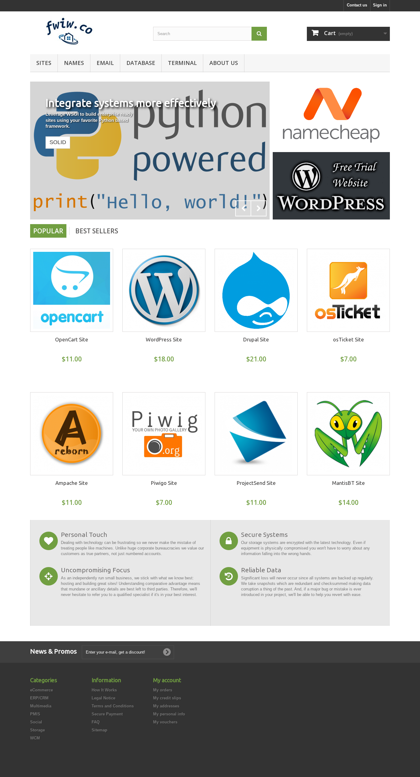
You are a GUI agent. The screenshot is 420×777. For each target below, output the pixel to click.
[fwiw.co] (87, 31)
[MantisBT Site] (348, 433)
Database (140, 62)
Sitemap (99, 730)
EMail (105, 62)
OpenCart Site (71, 339)
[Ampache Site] (71, 433)
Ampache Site (71, 483)
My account (167, 680)
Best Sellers (96, 231)
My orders (162, 690)
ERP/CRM (39, 698)
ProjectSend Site (256, 483)
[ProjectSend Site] (256, 433)
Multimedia (40, 706)
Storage (37, 730)
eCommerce (41, 690)
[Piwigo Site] (163, 433)
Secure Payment (107, 714)
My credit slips (167, 698)
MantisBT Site (348, 483)
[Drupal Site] (256, 290)
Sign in (380, 5)
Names (74, 62)
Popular (48, 231)
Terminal (182, 62)
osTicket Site (348, 339)
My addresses (166, 706)
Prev (243, 208)
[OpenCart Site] (71, 290)
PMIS (35, 714)
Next (259, 208)
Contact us (357, 5)
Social (36, 722)
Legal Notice (103, 698)
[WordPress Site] (163, 290)
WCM (35, 738)
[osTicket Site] (348, 290)
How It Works (104, 690)
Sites (43, 62)
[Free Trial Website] (331, 185)
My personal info (169, 714)
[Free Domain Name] (331, 115)
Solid (58, 142)
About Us (223, 62)
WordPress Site (164, 339)
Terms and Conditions (113, 706)
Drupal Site (256, 339)
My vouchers (165, 722)
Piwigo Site (164, 483)
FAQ (96, 722)
